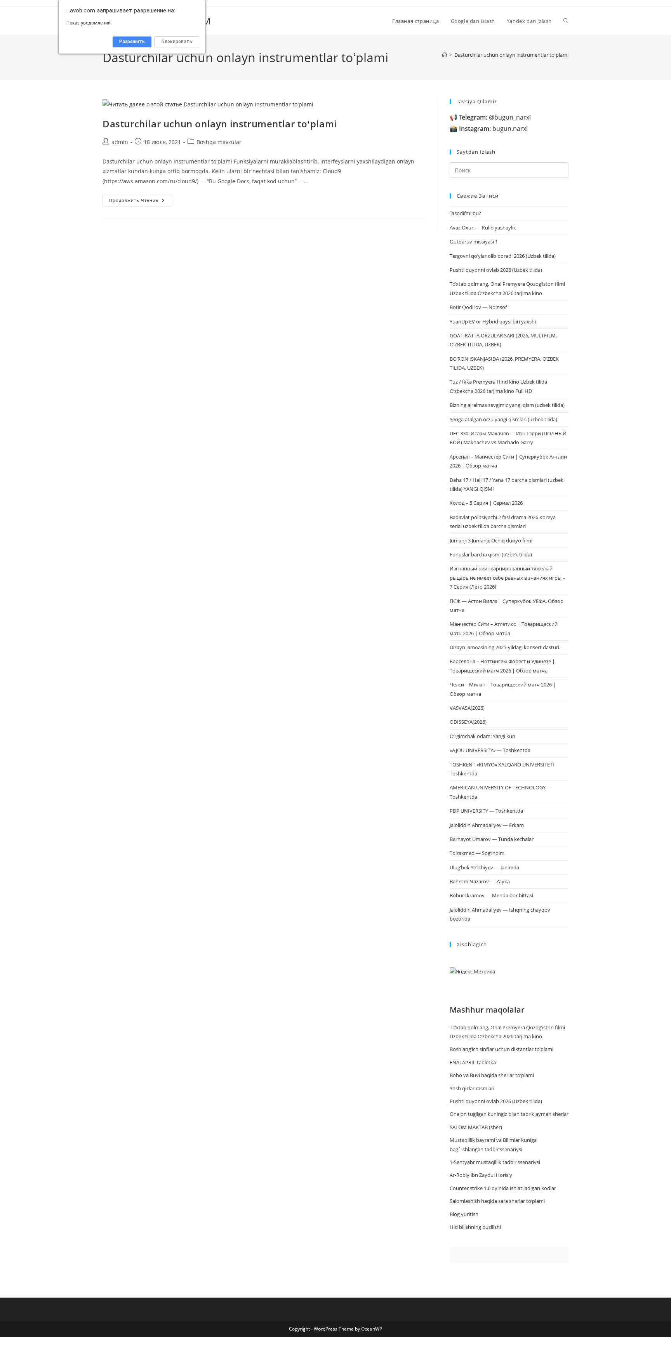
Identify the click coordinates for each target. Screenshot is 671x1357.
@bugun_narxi (495, 117)
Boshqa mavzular (219, 142)
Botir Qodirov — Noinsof (478, 307)
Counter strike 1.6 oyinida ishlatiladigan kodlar (503, 1188)
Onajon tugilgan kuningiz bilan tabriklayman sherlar (509, 1113)
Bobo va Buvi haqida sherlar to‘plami (492, 1075)
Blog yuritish (464, 1214)
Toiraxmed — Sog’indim (477, 853)
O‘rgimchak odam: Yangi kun (482, 736)
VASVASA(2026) (467, 707)
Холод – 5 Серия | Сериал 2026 (486, 502)
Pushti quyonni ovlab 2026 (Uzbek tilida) (496, 269)
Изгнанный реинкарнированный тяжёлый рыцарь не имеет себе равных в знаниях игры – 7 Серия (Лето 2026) (507, 577)
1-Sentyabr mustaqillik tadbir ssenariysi (495, 1162)
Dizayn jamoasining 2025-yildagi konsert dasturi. (505, 647)
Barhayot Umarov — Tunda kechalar (492, 839)
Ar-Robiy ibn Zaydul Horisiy (481, 1174)
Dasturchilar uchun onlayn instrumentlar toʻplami (511, 54)
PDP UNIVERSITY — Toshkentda (486, 810)
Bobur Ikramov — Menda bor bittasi (491, 895)
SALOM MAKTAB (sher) (476, 1127)
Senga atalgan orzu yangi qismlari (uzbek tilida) (503, 419)
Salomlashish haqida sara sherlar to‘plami (497, 1200)
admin (119, 142)
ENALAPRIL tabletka (473, 1062)
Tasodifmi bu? (465, 213)
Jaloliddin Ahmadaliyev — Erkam (487, 825)
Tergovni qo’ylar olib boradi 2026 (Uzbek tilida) (503, 255)
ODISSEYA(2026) (468, 721)
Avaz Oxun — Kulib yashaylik (483, 227)
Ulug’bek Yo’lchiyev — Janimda (484, 867)
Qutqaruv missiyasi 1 (474, 241)
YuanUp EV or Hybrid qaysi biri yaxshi (493, 321)
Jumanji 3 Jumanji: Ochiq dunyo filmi (491, 540)
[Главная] (444, 54)
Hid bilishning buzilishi (475, 1226)
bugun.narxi (493, 128)
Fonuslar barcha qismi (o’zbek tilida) (491, 554)
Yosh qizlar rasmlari (472, 1088)
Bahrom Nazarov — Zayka (480, 881)
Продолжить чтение (140, 201)
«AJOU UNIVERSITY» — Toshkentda (490, 750)
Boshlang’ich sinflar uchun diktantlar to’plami (501, 1049)
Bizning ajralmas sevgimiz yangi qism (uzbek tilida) (507, 404)
